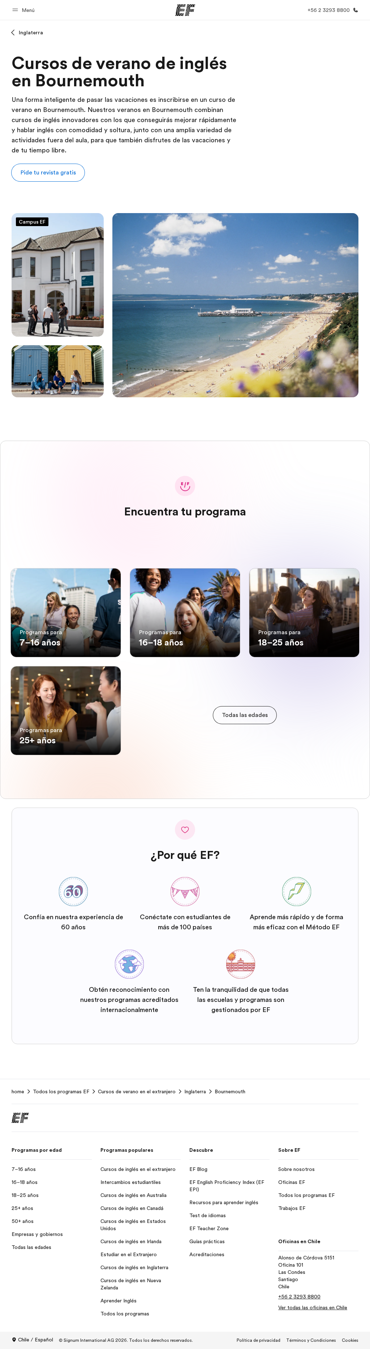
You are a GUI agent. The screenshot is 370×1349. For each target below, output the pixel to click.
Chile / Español (35, 1339)
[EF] (185, 10)
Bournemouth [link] (230, 1091)
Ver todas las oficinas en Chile (312, 1307)
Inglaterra (31, 32)
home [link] (18, 1091)
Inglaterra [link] (195, 1091)
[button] (25, 10)
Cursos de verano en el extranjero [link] (137, 1091)
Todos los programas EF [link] (61, 1091)
